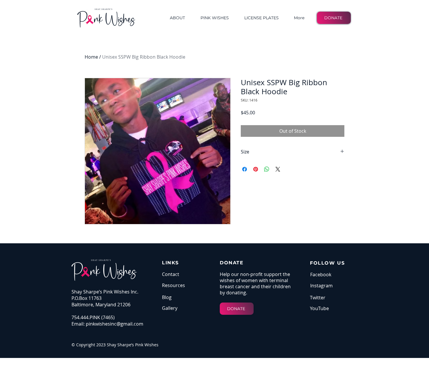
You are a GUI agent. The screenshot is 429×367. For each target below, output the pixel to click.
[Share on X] (277, 169)
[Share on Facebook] (244, 169)
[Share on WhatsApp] (266, 169)
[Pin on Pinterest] (255, 169)
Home (91, 57)
